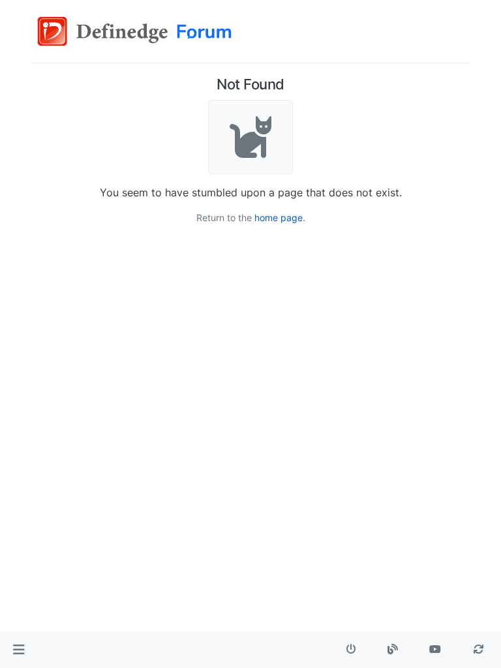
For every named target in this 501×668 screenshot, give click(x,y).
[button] (18, 650)
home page (278, 217)
